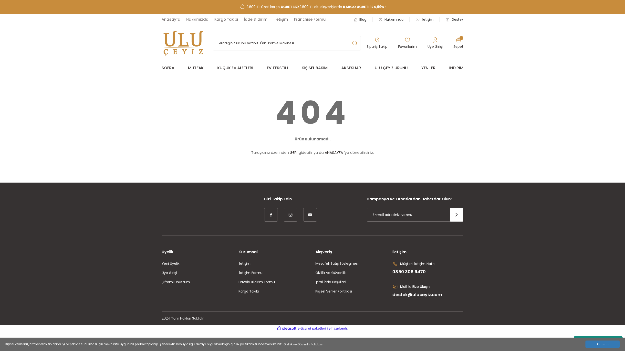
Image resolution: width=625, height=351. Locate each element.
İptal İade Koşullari (330, 282)
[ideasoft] (287, 328)
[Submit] (456, 215)
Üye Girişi (169, 272)
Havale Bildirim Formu (257, 282)
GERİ (294, 152)
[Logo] (183, 43)
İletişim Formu (250, 272)
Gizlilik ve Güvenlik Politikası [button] (303, 344)
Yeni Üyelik (170, 263)
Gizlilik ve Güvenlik (330, 272)
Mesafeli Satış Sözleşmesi (336, 263)
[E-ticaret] (312, 328)
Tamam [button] (602, 344)
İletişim (244, 263)
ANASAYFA (334, 152)
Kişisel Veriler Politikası (333, 291)
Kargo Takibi (249, 291)
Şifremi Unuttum (176, 282)
